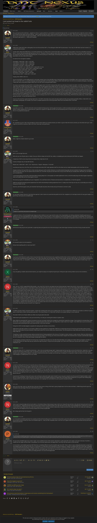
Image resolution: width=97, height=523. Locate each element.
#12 (92, 269)
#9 (92, 225)
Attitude (39, 11)
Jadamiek (8, 478)
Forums (6, 11)
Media (19, 11)
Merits (61, 11)
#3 (92, 105)
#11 (92, 254)
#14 (92, 308)
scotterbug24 (9, 482)
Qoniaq (8, 486)
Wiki (44, 11)
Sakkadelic (89, 478)
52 (11, 222)
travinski (5, 23)
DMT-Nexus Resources (29, 11)
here (37, 16)
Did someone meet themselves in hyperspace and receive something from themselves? (30, 493)
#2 (92, 45)
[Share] (91, 30)
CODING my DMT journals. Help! (15, 485)
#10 (92, 240)
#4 (92, 120)
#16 (92, 362)
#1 (92, 30)
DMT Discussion (19, 478)
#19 (92, 416)
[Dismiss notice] (92, 16)
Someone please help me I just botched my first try (20, 477)
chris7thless (9, 494)
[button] (16, 11)
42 (11, 42)
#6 (92, 151)
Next (8, 25)
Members (50, 11)
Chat (56, 11)
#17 (92, 384)
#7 (92, 192)
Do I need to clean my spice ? (14, 489)
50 (11, 57)
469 (11, 399)
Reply (92, 42)
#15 (92, 348)
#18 (92, 401)
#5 (92, 136)
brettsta (89, 486)
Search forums (11, 13)
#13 (92, 284)
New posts (5, 13)
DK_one (89, 482)
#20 (92, 431)
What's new (12, 11)
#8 (92, 206)
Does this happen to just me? (14, 481)
